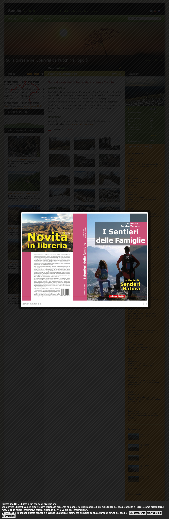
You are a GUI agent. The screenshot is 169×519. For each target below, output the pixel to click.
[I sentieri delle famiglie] (84, 300)
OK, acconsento (137, 513)
